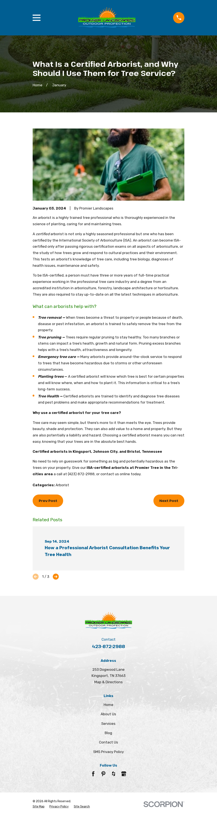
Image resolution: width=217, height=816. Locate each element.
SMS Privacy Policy (108, 752)
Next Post (168, 500)
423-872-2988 (108, 646)
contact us (109, 474)
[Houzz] (113, 773)
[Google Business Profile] (123, 773)
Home (108, 705)
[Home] (106, 18)
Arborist (62, 485)
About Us (108, 714)
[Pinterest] (103, 773)
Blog (108, 733)
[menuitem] (39, 806)
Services (108, 723)
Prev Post (48, 500)
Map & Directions (108, 682)
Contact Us (108, 742)
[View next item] (56, 577)
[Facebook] (93, 773)
